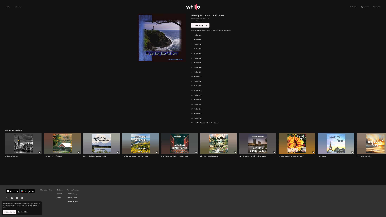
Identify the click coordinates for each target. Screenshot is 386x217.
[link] (7, 6)
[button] (200, 25)
